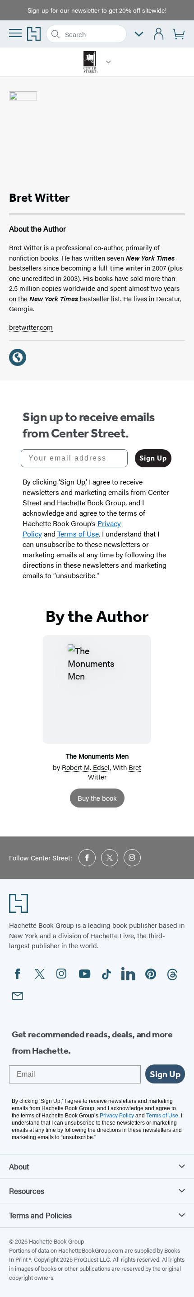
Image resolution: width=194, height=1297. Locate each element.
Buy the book (97, 798)
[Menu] (15, 33)
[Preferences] (139, 34)
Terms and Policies (40, 1215)
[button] (108, 62)
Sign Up (153, 458)
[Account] (159, 34)
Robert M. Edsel (86, 767)
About (19, 1166)
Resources (26, 1190)
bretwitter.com (31, 327)
